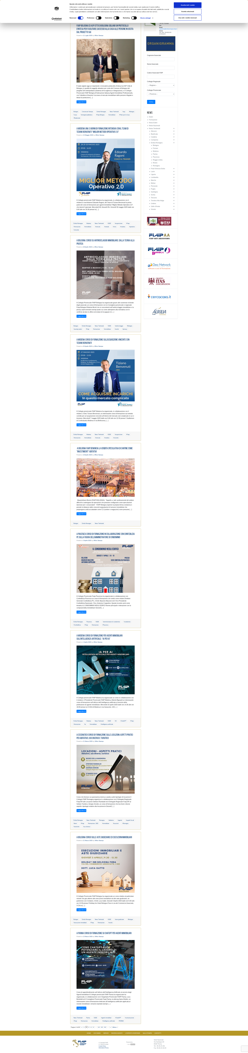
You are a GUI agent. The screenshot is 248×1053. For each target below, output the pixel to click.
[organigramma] (161, 43)
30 (105, 1027)
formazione (77, 226)
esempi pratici (78, 329)
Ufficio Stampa (98, 35)
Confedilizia (77, 625)
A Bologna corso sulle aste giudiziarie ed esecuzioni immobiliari (104, 837)
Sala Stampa (147, 1033)
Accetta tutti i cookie (188, 5)
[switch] (98, 17)
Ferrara (155, 148)
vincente (76, 230)
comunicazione (130, 1018)
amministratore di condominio (111, 622)
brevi (75, 823)
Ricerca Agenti (117, 1033)
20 (102, 1027)
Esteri (151, 117)
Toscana (154, 197)
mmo (114, 226)
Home (89, 1033)
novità (117, 329)
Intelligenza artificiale (107, 724)
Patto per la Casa (125, 115)
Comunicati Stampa (87, 111)
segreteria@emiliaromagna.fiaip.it (168, 29)
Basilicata (154, 134)
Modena (89, 223)
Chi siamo (97, 1033)
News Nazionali (154, 125)
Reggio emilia (157, 160)
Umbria (153, 203)
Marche (153, 180)
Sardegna (154, 192)
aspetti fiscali (130, 820)
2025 (109, 223)
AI (116, 721)
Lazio (153, 171)
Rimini (155, 163)
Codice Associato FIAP (155, 73)
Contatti (158, 1033)
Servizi (106, 1033)
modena (123, 226)
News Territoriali (114, 111)
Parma (88, 1018)
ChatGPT (123, 721)
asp (124, 111)
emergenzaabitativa (86, 115)
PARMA (121, 1021)
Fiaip (128, 223)
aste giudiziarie (119, 919)
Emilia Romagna (101, 111)
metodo (107, 226)
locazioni (116, 823)
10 (99, 1027)
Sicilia (153, 195)
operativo (132, 226)
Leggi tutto (80, 102)
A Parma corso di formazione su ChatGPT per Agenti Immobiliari (104, 933)
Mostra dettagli (145, 18)
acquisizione (118, 223)
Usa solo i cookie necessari (187, 18)
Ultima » (114, 1027)
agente (120, 820)
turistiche (76, 826)
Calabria (154, 137)
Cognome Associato (154, 55)
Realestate (77, 118)
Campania (154, 140)
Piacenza (89, 622)
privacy (125, 329)
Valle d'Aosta (155, 206)
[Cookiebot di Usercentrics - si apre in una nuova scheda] (56, 19)
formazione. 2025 (93, 823)
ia (85, 724)
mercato (98, 226)
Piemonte (154, 186)
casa (75, 115)
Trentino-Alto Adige (157, 200)
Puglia (153, 189)
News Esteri (153, 123)
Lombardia (154, 177)
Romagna (102, 820)
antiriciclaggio (119, 326)
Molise (153, 183)
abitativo (111, 820)
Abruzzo (154, 131)
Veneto (153, 209)
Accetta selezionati (187, 11)
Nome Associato (152, 64)
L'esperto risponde (132, 1033)
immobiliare (112, 115)
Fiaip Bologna (100, 115)
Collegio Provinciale (154, 90)
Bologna (76, 111)
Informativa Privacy (104, 1048)
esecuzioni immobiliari (80, 922)
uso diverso (87, 826)
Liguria (153, 174)
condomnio (127, 622)
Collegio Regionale (153, 81)
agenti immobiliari (106, 1018)
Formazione (153, 120)
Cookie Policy (102, 1046)
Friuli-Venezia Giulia (158, 168)
